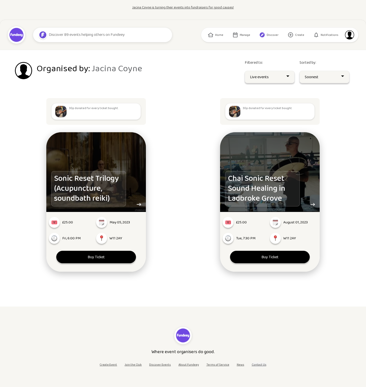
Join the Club (133, 364)
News (240, 364)
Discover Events (160, 364)
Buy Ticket (96, 257)
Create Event (108, 364)
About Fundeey (189, 364)
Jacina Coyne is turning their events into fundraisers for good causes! (183, 7)
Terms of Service (217, 364)
